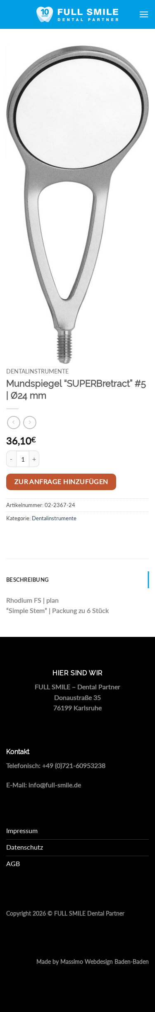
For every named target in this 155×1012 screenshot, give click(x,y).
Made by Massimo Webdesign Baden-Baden (92, 961)
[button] (144, 14)
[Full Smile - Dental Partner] (77, 14)
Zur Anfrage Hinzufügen (61, 481)
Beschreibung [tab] (27, 579)
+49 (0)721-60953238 (73, 765)
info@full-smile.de (55, 785)
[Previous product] (29, 422)
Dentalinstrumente (37, 371)
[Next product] (13, 422)
